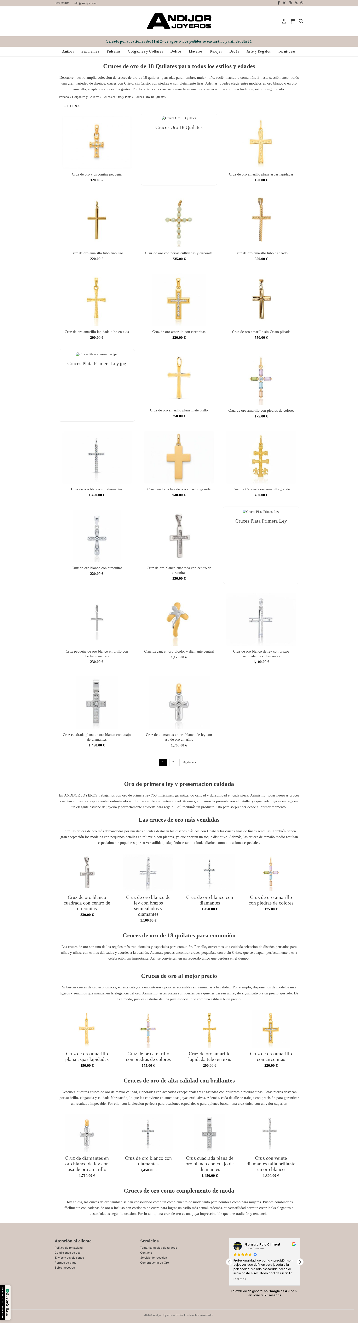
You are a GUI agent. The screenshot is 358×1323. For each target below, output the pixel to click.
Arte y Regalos (259, 51)
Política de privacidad (69, 1247)
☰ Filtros (72, 106)
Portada (64, 97)
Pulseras (113, 51)
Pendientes (90, 51)
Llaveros (196, 51)
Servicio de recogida (153, 1257)
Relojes (216, 51)
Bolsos (176, 51)
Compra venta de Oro (154, 1262)
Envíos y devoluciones (69, 1257)
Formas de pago (65, 1262)
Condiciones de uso (68, 1252)
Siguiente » (189, 762)
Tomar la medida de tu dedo (158, 1247)
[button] (300, 1262)
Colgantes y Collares (145, 51)
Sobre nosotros (65, 1267)
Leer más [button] (239, 1279)
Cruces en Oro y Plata (117, 97)
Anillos (68, 51)
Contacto (146, 1252)
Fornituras (287, 51)
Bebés (234, 51)
